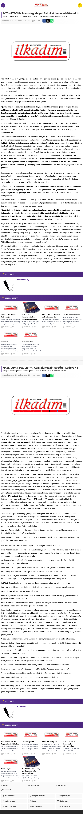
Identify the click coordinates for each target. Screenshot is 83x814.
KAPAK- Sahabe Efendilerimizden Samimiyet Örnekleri (29, 317)
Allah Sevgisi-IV (28, 742)
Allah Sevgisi (6, 769)
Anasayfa (5, 16)
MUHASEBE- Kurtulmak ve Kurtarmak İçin (51, 316)
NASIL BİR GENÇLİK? (49, 742)
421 (19, 21)
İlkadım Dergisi (14, 16)
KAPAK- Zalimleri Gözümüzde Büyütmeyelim (69, 744)
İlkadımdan (5, 342)
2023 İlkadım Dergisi (25, 16)
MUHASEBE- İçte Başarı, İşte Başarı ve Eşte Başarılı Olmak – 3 (31, 771)
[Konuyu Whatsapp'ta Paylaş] (51, 21)
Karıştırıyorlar (27, 342)
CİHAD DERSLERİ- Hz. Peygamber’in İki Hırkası (10, 743)
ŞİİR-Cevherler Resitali (71, 315)
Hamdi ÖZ (21, 707)
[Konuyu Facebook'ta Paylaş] (44, 21)
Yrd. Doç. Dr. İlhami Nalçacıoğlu (8, 316)
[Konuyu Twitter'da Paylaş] (48, 21)
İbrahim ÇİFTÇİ (23, 280)
